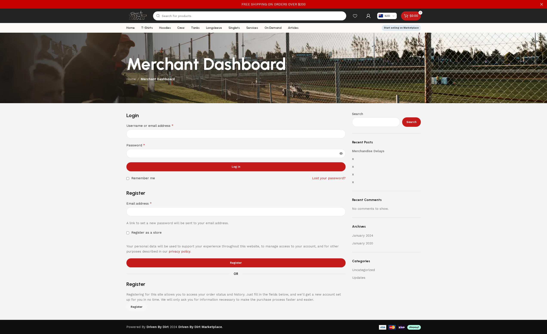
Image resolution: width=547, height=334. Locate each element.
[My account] (368, 16)
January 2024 (362, 235)
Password (135, 145)
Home (131, 79)
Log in (236, 166)
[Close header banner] (541, 4)
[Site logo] (137, 15)
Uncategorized (363, 270)
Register (236, 262)
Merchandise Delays (368, 151)
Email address (139, 203)
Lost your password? (329, 178)
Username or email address (149, 126)
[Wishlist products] (355, 16)
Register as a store (146, 232)
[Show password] (341, 153)
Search (357, 114)
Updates (358, 278)
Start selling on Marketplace (401, 27)
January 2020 (362, 243)
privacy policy (179, 251)
